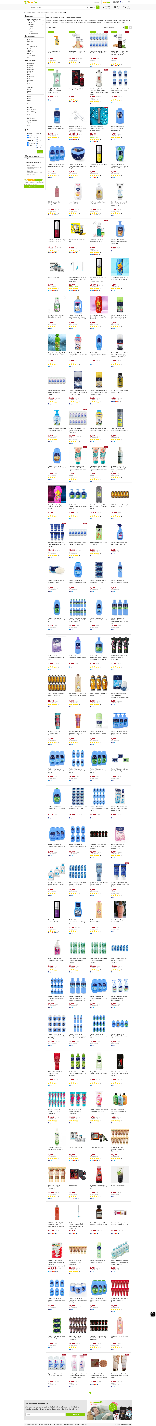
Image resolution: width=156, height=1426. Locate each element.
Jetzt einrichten (33, 187)
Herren (31, 28)
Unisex (31, 32)
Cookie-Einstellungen (68, 1424)
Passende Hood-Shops (34, 162)
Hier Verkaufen (31, 159)
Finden (40, 152)
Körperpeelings (33, 33)
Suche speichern (51, 27)
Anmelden (76, 1414)
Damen (31, 26)
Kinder (31, 30)
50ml (74, 53)
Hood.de (30, 2)
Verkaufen (96, 2)
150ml (80, 53)
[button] (130, 2)
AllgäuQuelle (31, 165)
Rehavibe (30, 171)
